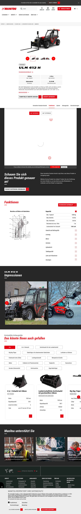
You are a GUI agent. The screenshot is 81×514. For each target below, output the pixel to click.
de (34, 471)
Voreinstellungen (14, 505)
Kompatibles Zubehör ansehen (28, 97)
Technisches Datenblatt (25, 72)
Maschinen (20, 478)
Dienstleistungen (46, 478)
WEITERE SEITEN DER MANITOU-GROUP (71, 480)
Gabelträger (33, 485)
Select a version (53, 2)
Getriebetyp (29, 83)
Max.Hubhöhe (52, 78)
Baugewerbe (8, 483)
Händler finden (65, 8)
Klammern (33, 483)
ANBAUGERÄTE (33, 478)
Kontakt (57, 485)
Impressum (58, 487)
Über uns (56, 478)
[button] (78, 449)
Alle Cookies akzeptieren (48, 509)
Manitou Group (71, 485)
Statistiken (24, 502)
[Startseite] (9, 8)
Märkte (7, 478)
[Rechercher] (21, 8)
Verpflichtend (13, 502)
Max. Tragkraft (29, 78)
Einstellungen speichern (30, 509)
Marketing (24, 505)
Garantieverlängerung (48, 483)
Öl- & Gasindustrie (10, 487)
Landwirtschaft (9, 481)
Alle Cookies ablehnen (14, 509)
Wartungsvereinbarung (48, 485)
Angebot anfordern (49, 97)
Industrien (8, 485)
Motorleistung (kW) (52, 83)
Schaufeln (33, 481)
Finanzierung (46, 481)
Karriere (69, 487)
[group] (18, 449)
